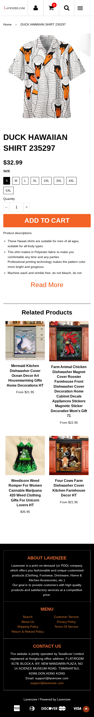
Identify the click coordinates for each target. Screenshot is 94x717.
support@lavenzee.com (47, 683)
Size (6, 171)
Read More (47, 284)
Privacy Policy (66, 622)
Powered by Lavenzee (55, 699)
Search (28, 616)
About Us (27, 622)
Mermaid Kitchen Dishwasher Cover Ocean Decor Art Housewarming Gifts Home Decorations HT (25, 375)
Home (7, 24)
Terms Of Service (66, 626)
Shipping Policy (27, 626)
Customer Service (66, 616)
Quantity (9, 198)
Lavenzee (30, 699)
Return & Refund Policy (28, 631)
